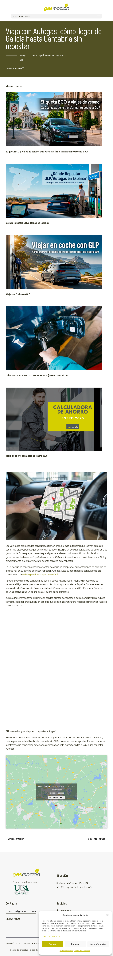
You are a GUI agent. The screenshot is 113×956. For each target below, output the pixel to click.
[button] (107, 915)
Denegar (75, 943)
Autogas (23, 55)
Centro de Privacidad (19, 950)
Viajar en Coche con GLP (18, 294)
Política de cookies (66, 951)
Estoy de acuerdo (56, 797)
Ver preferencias (98, 943)
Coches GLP (49, 55)
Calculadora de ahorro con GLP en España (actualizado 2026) (37, 375)
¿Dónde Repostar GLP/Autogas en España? (27, 223)
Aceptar (53, 943)
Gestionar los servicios (51, 936)
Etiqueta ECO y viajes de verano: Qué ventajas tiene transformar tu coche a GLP (47, 151)
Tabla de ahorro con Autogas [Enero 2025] (27, 456)
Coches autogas (36, 55)
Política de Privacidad (82, 951)
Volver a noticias (14, 68)
